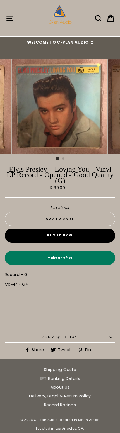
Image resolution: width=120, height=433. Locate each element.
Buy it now (60, 235)
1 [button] (57, 158)
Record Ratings (60, 405)
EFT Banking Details (60, 378)
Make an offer (60, 260)
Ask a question (59, 337)
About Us (60, 387)
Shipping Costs (60, 369)
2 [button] (63, 158)
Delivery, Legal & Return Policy (60, 396)
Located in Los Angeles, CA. (60, 428)
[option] (60, 42)
